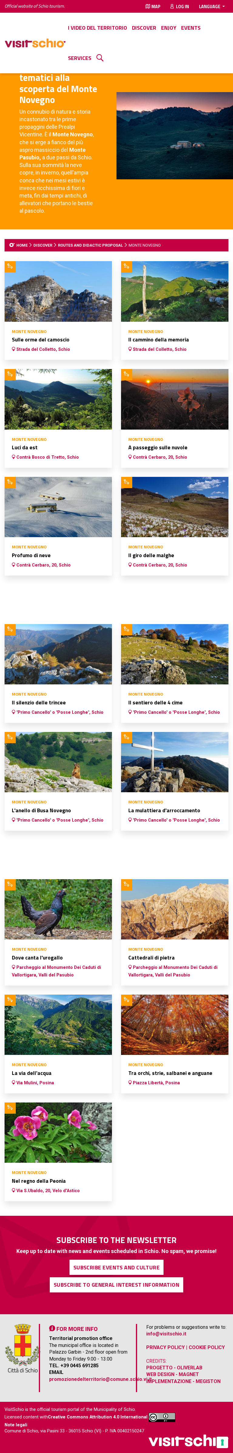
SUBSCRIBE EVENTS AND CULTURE (116, 1267)
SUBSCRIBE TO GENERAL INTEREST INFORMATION (116, 1285)
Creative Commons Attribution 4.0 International (97, 1417)
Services (79, 58)
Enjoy (168, 28)
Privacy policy (165, 1347)
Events (191, 28)
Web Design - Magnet (172, 1374)
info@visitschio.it (166, 1334)
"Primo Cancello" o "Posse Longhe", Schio (59, 712)
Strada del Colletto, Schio (42, 349)
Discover (144, 28)
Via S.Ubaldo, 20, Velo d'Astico (47, 1190)
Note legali (16, 1425)
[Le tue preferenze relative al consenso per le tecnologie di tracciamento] (222, 1442)
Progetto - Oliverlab (174, 1368)
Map (155, 6)
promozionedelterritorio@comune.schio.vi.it (100, 1379)
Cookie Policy (207, 1347)
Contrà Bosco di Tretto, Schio (47, 457)
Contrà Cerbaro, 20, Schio (159, 457)
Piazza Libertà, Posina (156, 1083)
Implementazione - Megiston (183, 1381)
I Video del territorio (97, 28)
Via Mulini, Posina (34, 1083)
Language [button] (210, 6)
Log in (182, 6)
